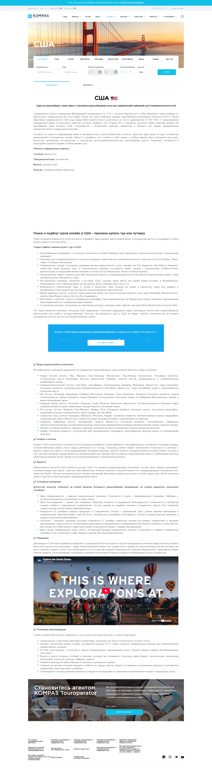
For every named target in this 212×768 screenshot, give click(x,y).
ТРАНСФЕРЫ (127, 59)
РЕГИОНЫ (99, 59)
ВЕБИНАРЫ (67, 709)
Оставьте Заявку (106, 342)
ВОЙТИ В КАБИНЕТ (124, 712)
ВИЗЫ (141, 59)
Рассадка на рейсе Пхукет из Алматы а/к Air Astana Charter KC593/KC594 (39, 757)
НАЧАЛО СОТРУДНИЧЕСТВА (46, 709)
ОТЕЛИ (71, 59)
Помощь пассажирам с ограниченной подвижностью (61, 741)
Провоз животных (81, 749)
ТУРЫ (56, 59)
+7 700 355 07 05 (157, 8)
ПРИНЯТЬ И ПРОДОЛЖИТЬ (132, 2)
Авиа (97, 16)
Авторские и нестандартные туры (60, 749)
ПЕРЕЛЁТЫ (85, 59)
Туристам (138, 16)
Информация (51, 85)
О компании (169, 16)
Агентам (124, 16)
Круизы (75, 16)
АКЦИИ (155, 59)
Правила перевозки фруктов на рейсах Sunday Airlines (128, 741)
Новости (153, 16)
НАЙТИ (167, 72)
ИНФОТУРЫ (80, 709)
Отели (88, 16)
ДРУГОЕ (169, 59)
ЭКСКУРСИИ (113, 59)
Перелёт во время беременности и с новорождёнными (36, 749)
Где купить (88, 85)
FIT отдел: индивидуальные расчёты (35, 741)
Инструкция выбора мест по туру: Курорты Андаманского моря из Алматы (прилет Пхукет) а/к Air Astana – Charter (130, 749)
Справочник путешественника (81, 757)
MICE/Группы (56, 757)
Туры (65, 16)
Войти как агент (178, 8)
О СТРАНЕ (42, 59)
